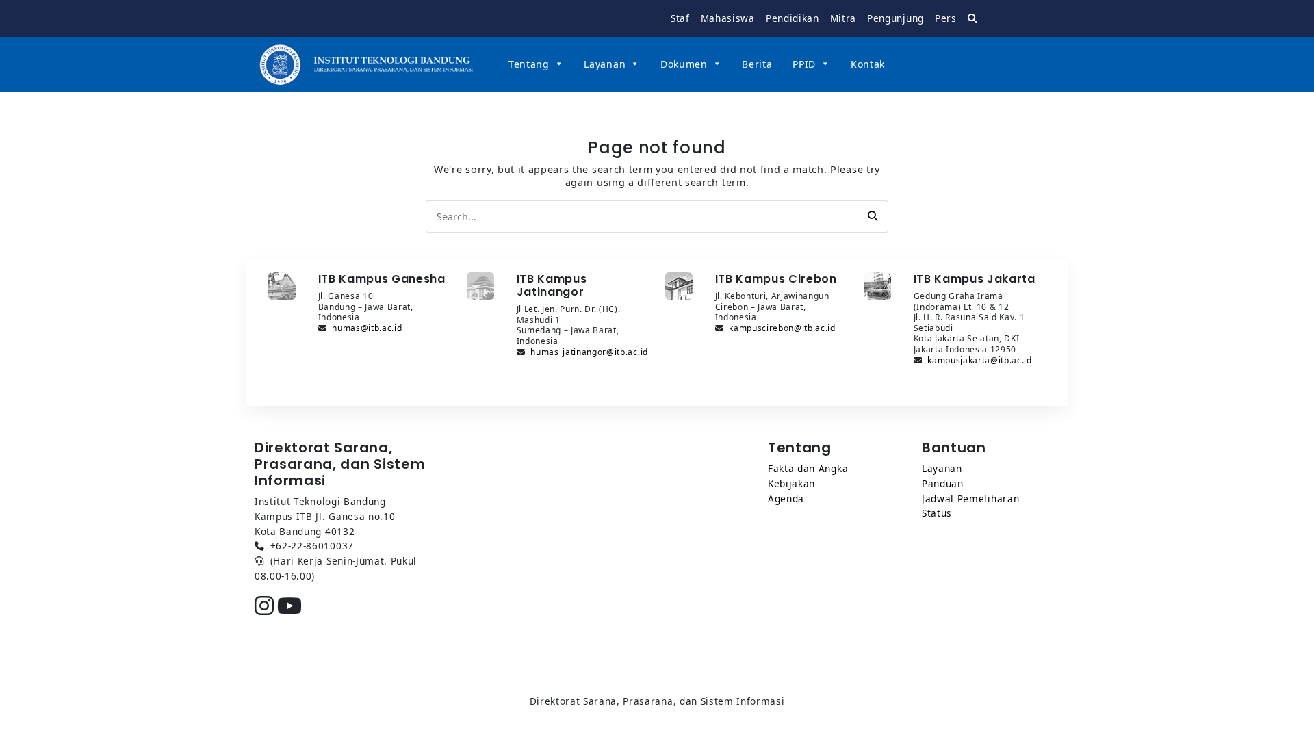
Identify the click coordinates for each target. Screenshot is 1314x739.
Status (937, 512)
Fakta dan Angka (808, 468)
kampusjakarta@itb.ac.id (979, 360)
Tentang (529, 63)
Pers (946, 18)
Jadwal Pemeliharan (970, 498)
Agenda (786, 498)
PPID (804, 63)
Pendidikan (792, 18)
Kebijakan (791, 483)
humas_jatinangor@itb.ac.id (589, 352)
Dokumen (684, 63)
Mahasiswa (728, 18)
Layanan (605, 63)
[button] (872, 216)
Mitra (843, 18)
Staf (680, 18)
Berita (757, 63)
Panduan (943, 483)
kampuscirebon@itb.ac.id (782, 328)
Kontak (868, 63)
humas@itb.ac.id (367, 328)
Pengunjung (895, 18)
